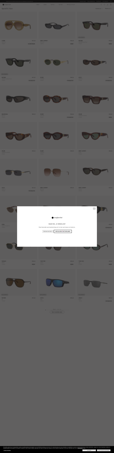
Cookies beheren (7, 450)
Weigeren (89, 450)
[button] (94, 208)
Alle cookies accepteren (103, 450)
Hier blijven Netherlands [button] (62, 231)
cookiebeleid (80, 448)
